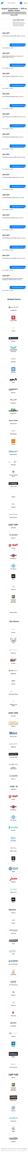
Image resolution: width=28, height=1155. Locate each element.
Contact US (4, 1148)
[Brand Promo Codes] (2, 3)
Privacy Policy (12, 1148)
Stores (25, 3)
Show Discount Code (17, 45)
